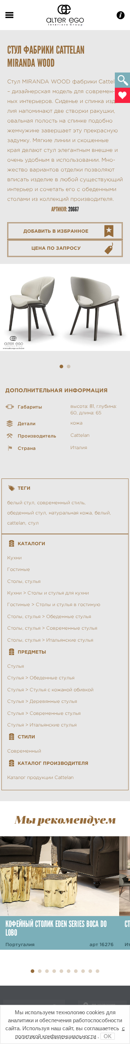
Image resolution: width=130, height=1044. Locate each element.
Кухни (14, 557)
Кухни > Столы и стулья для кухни (48, 593)
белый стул (20, 502)
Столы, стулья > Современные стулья (52, 628)
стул (33, 523)
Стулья (15, 666)
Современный (24, 751)
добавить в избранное (55, 231)
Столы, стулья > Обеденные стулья (49, 616)
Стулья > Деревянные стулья (42, 701)
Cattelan (80, 435)
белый (102, 512)
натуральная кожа (70, 512)
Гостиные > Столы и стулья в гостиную (53, 604)
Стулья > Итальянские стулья (42, 725)
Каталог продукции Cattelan (40, 777)
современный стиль (60, 502)
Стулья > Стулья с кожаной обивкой (50, 689)
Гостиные (18, 569)
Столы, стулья (23, 581)
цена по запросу (56, 248)
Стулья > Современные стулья (44, 713)
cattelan (16, 523)
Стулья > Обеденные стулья (40, 677)
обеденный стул (26, 512)
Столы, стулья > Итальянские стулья (50, 640)
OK (108, 1036)
